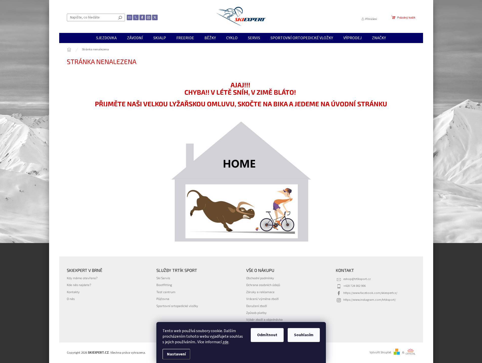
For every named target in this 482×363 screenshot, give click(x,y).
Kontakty (73, 292)
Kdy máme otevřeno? (82, 278)
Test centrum (165, 292)
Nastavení (176, 354)
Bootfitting (164, 285)
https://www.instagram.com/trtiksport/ (369, 299)
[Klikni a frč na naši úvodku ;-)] (241, 181)
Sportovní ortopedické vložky (177, 306)
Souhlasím (303, 335)
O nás (71, 299)
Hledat (120, 17)
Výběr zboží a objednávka (264, 319)
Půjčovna (162, 299)
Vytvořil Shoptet (380, 352)
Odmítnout (267, 335)
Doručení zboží (256, 306)
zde (225, 342)
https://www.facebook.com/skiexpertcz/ (370, 293)
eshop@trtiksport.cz (357, 279)
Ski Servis (163, 278)
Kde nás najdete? (79, 285)
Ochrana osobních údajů (263, 285)
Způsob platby (256, 313)
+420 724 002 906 (354, 286)
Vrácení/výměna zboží (262, 299)
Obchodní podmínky (260, 278)
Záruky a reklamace (260, 292)
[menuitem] (106, 38)
